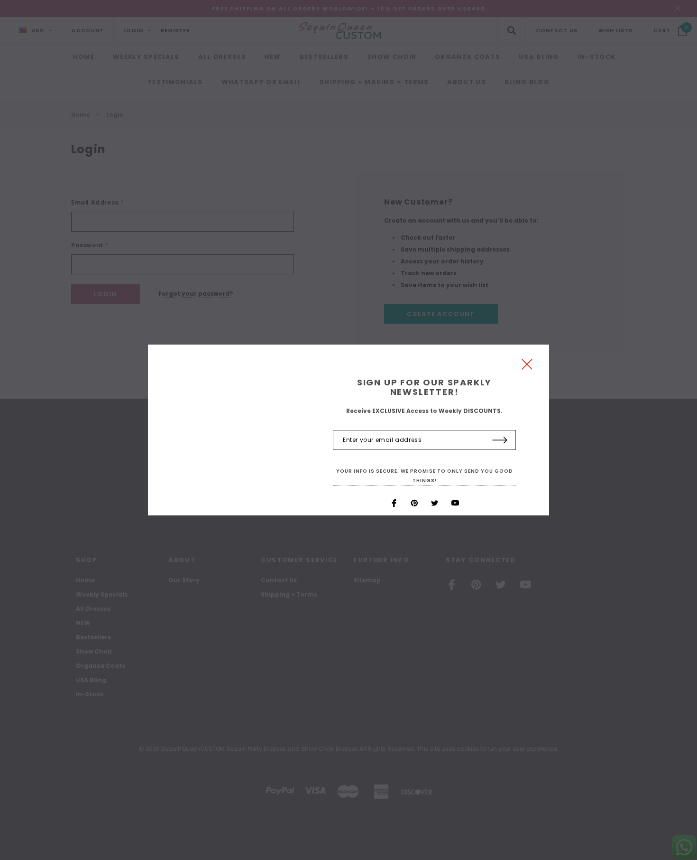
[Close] (527, 366)
